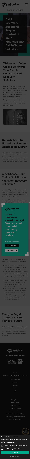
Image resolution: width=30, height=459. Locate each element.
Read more (13, 442)
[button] (15, 456)
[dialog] (15, 229)
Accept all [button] (15, 452)
